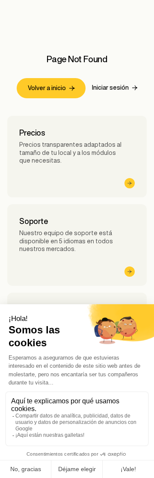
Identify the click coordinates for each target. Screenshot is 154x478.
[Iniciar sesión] (115, 88)
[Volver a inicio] (51, 88)
